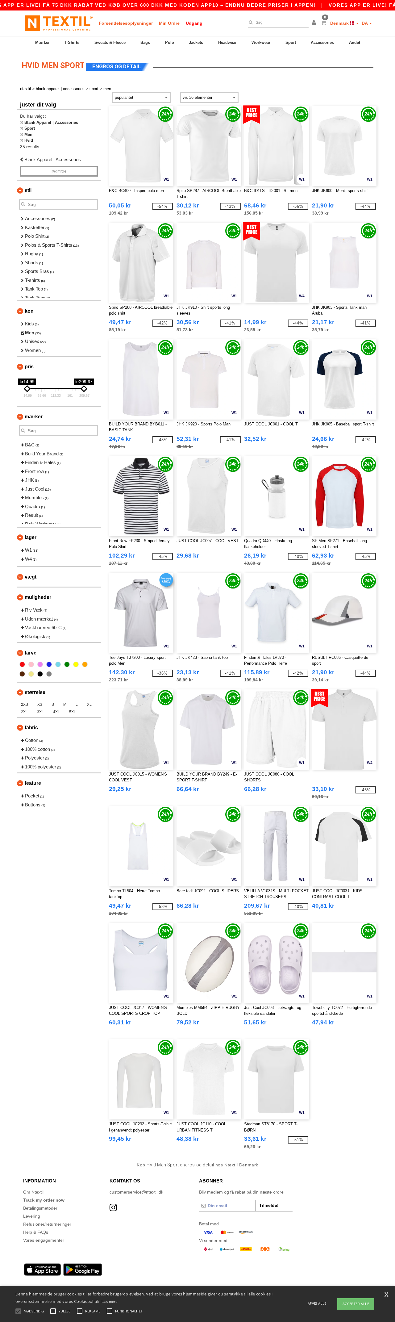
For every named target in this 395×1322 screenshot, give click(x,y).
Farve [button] (30, 652)
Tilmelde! (269, 1205)
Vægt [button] (30, 576)
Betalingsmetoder (40, 1208)
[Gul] (76, 664)
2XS (24, 704)
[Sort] (40, 674)
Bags (145, 42)
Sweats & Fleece (110, 42)
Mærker (42, 42)
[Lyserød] (31, 664)
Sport (290, 42)
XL (89, 704)
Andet (354, 42)
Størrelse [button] (35, 692)
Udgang (194, 23)
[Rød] (22, 664)
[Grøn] (67, 664)
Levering (31, 1216)
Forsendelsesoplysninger (126, 23)
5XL (72, 712)
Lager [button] (30, 537)
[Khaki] (31, 674)
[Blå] (49, 664)
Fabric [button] (31, 727)
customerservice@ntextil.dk (136, 1192)
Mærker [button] (34, 416)
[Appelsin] (85, 664)
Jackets (196, 42)
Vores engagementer (43, 1240)
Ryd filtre (59, 171)
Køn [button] (29, 311)
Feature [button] (33, 783)
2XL (24, 712)
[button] (315, 23)
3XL (40, 712)
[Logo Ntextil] (59, 23)
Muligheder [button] (38, 597)
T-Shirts (71, 42)
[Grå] (49, 674)
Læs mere (109, 1301)
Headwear (227, 42)
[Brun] (22, 674)
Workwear (261, 42)
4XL (56, 712)
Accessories (322, 42)
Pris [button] (29, 366)
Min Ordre (169, 23)
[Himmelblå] (58, 664)
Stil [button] (28, 190)
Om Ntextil (33, 1192)
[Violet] (40, 664)
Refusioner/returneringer (47, 1224)
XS (39, 704)
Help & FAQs (35, 1232)
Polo (169, 42)
